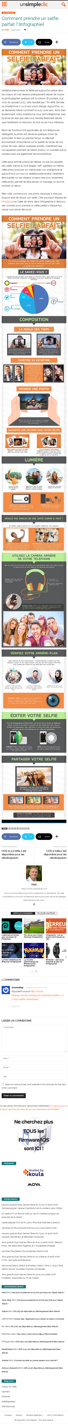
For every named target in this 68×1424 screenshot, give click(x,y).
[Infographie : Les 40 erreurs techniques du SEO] (56, 926)
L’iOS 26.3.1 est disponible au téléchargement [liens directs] (40, 1342)
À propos (8, 1415)
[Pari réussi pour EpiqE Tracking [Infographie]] (34, 926)
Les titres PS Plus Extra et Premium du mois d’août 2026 (29, 1228)
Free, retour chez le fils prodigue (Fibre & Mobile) (37, 1334)
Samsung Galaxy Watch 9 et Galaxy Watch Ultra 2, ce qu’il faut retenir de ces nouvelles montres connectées (32, 1267)
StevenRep (17, 987)
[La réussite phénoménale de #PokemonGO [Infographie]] (34, 950)
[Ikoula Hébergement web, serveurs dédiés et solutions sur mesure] (34, 1172)
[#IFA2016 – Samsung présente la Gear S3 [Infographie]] (56, 950)
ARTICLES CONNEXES (23, 913)
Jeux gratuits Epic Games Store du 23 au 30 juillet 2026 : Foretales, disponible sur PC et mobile (29, 1276)
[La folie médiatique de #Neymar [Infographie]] (12, 950)
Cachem (6, 1391)
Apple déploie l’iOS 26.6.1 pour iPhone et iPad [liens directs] (31, 1222)
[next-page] (36, 971)
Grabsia (5, 1360)
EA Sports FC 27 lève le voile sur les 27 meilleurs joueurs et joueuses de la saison (30, 1215)
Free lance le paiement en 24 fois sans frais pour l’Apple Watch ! (37, 1292)
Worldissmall (8, 1406)
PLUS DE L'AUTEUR (46, 913)
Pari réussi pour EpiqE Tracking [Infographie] (33, 936)
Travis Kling (6, 1300)
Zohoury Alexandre (10, 1368)
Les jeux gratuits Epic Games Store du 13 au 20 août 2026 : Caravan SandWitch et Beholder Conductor (30, 1235)
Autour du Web (9, 1386)
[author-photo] (34, 873)
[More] (56, 42)
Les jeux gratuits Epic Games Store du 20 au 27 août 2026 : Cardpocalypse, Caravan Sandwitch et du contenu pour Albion (32, 1206)
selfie (12, 828)
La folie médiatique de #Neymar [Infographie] (11, 961)
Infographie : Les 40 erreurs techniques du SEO (55, 937)
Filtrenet (6, 1396)
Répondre (16, 1006)
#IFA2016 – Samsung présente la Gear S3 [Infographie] (55, 962)
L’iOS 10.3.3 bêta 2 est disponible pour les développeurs (14, 854)
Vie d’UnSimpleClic (55, 1415)
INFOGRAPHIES (8, 13)
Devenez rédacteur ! (34, 1415)
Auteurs (19, 1415)
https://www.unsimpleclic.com (34, 889)
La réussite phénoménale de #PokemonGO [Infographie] (31, 963)
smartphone (23, 828)
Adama (5, 1311)
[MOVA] (34, 1184)
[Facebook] (34, 905)
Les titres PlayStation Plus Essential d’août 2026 (25, 1251)
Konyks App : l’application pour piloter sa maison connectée (39, 1319)
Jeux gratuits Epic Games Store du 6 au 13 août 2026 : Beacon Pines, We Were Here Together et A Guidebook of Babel (32, 1244)
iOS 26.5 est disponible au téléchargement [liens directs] (36, 1311)
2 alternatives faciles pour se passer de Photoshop (10, 937)
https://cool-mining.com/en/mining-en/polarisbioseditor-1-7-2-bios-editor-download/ (38, 995)
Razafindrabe (7, 1349)
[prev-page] (32, 971)
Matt (7, 30)
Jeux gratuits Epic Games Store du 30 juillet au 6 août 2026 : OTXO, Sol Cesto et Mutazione (31, 1258)
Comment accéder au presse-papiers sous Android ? (36, 1360)
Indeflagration (8, 1401)
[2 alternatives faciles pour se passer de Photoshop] (12, 926)
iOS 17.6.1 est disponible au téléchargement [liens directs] (34, 1326)
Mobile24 (7, 201)
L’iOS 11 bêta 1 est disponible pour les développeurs (55, 854)
